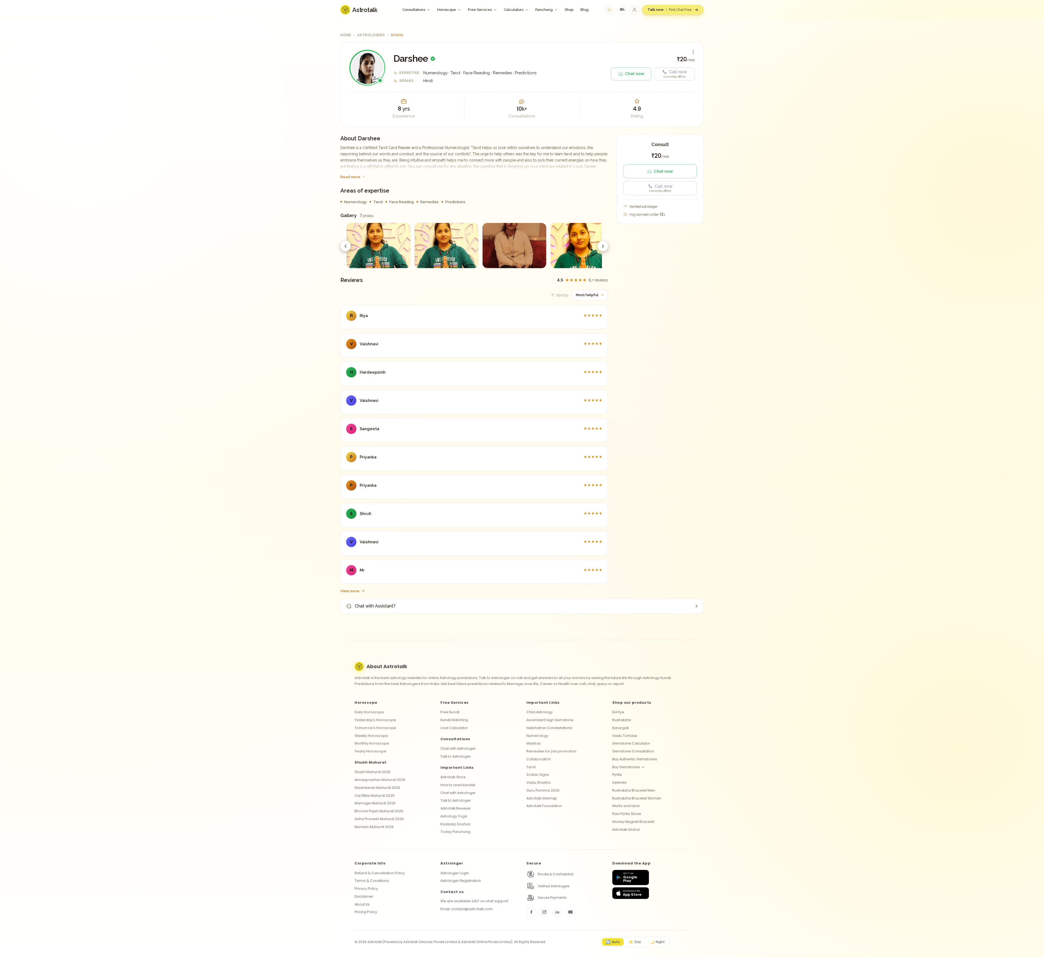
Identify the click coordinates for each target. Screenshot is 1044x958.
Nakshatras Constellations (549, 728)
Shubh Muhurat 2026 (372, 772)
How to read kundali (457, 785)
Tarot (531, 767)
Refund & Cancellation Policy (380, 873)
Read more (350, 177)
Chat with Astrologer (458, 748)
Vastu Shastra (538, 782)
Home (345, 35)
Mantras (533, 743)
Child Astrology (539, 712)
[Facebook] (531, 912)
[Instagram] (544, 912)
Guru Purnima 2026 (543, 790)
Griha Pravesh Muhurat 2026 (379, 819)
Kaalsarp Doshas (455, 824)
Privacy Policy (366, 888)
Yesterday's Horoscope (375, 720)
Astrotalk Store (453, 777)
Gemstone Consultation (633, 751)
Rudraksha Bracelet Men (633, 790)
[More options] (693, 52)
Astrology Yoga (453, 816)
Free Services (480, 10)
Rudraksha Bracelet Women (636, 798)
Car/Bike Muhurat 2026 (374, 795)
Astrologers (371, 35)
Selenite (619, 782)
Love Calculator (454, 728)
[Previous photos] (345, 246)
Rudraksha (621, 720)
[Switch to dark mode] (609, 10)
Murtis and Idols (626, 806)
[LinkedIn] (557, 912)
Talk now (670, 10)
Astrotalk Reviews (455, 808)
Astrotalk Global (626, 829)
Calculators (513, 10)
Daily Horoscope (369, 712)
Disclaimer (364, 896)
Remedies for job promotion (551, 751)
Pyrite (617, 774)
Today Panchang (455, 831)
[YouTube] (570, 912)
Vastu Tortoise (624, 735)
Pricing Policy (366, 912)
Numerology (537, 735)
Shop (569, 10)
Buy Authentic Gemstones (634, 759)
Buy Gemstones (626, 767)
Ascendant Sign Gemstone (549, 720)
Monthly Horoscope (372, 743)
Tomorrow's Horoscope (375, 728)
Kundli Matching (454, 720)
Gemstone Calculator (631, 743)
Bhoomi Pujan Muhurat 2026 (379, 811)
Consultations (413, 10)
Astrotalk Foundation (544, 806)
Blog (584, 10)
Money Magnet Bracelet (633, 821)
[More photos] (603, 246)
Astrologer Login (454, 873)
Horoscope (446, 10)
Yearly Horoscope (370, 751)
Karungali (620, 728)
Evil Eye (618, 712)
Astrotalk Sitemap (541, 798)
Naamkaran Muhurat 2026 (377, 787)
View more (349, 591)
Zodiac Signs (537, 774)
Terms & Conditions (372, 880)
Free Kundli (449, 712)
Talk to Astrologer (455, 756)
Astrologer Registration (460, 880)
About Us (362, 904)
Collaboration (538, 759)
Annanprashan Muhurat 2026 (380, 779)
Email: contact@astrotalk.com (466, 909)
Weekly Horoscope (371, 735)
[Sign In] (634, 10)
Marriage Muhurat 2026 (375, 803)
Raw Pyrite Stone (626, 813)
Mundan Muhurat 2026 (374, 826)
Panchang (544, 10)
